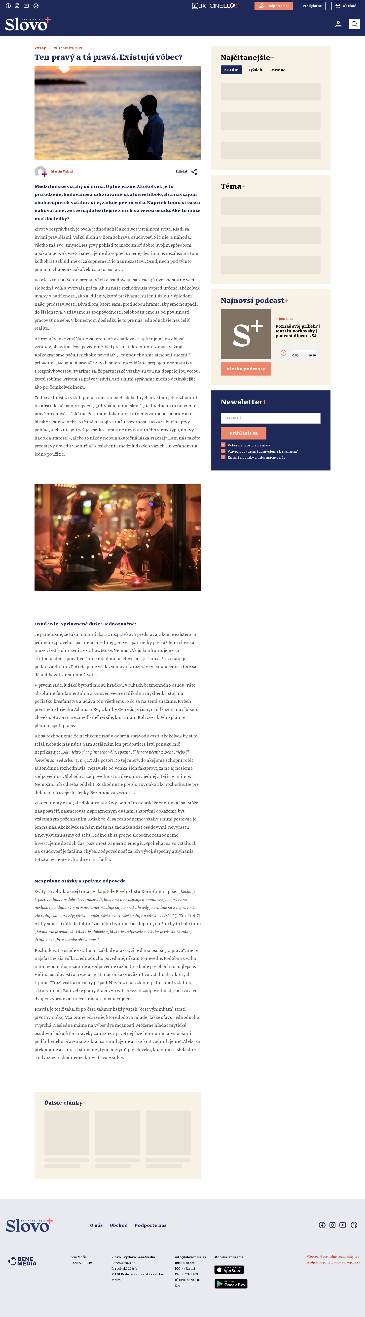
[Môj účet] (338, 24)
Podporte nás (151, 1226)
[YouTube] (26, 6)
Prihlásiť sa (243, 433)
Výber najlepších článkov (249, 445)
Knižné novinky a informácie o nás (256, 457)
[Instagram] (17, 5)
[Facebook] (8, 5)
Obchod (119, 1226)
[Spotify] (36, 6)
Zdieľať (181, 172)
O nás (96, 1226)
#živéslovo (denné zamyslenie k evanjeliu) (263, 451)
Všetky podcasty (245, 369)
